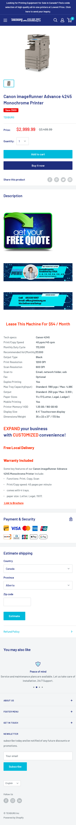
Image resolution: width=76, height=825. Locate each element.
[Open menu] (5, 20)
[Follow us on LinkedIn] (19, 800)
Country (8, 560)
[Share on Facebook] (49, 179)
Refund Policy (11, 631)
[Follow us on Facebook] (6, 800)
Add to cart (38, 154)
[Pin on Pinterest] (56, 179)
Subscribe (15, 766)
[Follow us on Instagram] (12, 800)
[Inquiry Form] (38, 232)
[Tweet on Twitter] (63, 179)
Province (9, 577)
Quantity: (9, 141)
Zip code (8, 594)
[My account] (62, 20)
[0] (69, 20)
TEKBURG (9, 117)
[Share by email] (70, 179)
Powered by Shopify (14, 817)
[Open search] (55, 20)
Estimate (14, 616)
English (9, 783)
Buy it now (38, 165)
